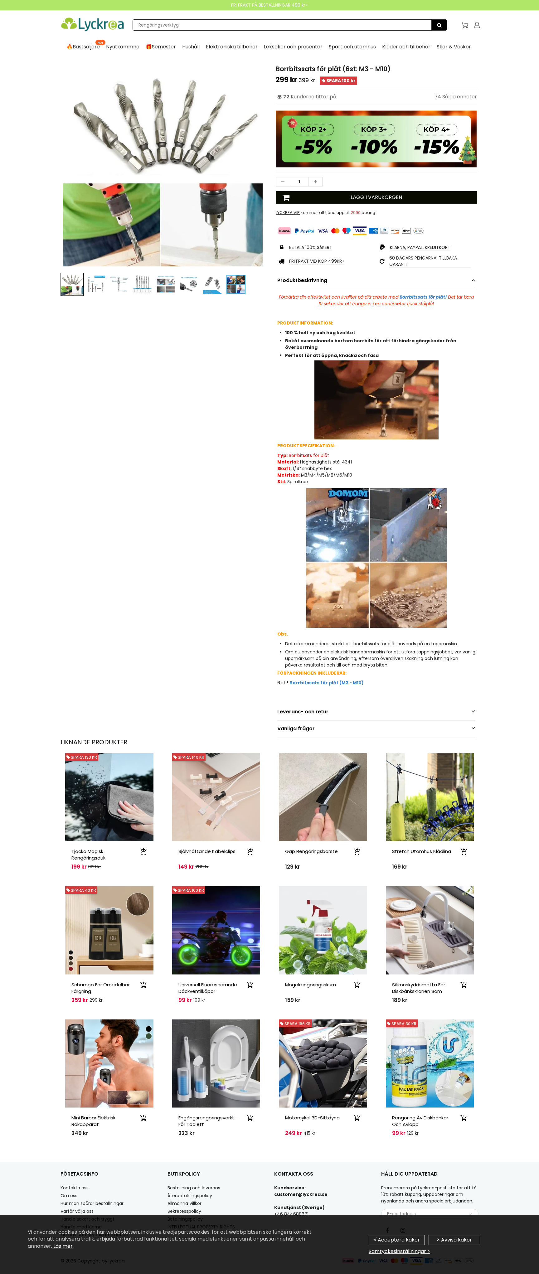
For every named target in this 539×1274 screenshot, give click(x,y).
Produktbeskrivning (302, 280)
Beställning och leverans (194, 1188)
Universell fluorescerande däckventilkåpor (207, 987)
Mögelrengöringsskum (310, 984)
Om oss (69, 1195)
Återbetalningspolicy (190, 1195)
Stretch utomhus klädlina (421, 851)
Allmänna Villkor (185, 1203)
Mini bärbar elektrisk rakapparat (93, 1121)
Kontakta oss (75, 1188)
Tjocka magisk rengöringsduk (88, 854)
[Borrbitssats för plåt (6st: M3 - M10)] (163, 166)
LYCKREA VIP (288, 213)
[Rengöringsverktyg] (439, 25)
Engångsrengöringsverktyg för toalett (209, 1121)
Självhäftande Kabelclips (207, 851)
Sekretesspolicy (184, 1211)
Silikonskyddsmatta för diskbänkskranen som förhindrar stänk (418, 991)
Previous (37, 193)
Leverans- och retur (302, 711)
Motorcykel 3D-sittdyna (312, 1117)
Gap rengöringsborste (311, 851)
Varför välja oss (77, 1211)
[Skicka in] (471, 1214)
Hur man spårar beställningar (92, 1203)
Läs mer (62, 1246)
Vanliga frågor (296, 728)
